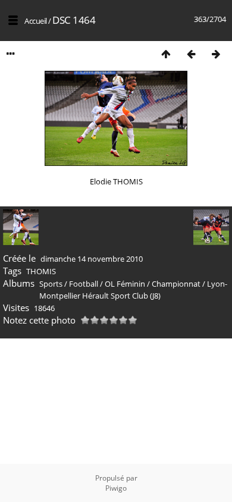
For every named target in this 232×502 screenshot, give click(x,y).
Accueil (35, 20)
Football (83, 283)
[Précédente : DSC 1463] (190, 54)
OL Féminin (125, 283)
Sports (50, 283)
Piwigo (116, 488)
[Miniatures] (165, 54)
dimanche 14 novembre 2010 (91, 258)
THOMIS (41, 271)
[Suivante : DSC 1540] (215, 54)
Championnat (176, 283)
